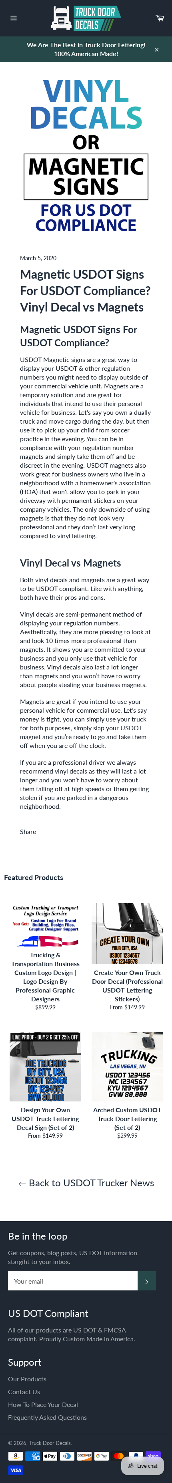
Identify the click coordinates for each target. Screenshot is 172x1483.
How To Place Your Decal (43, 1404)
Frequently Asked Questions (47, 1417)
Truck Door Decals (50, 1443)
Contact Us (24, 1391)
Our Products (27, 1379)
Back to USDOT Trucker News (90, 1182)
